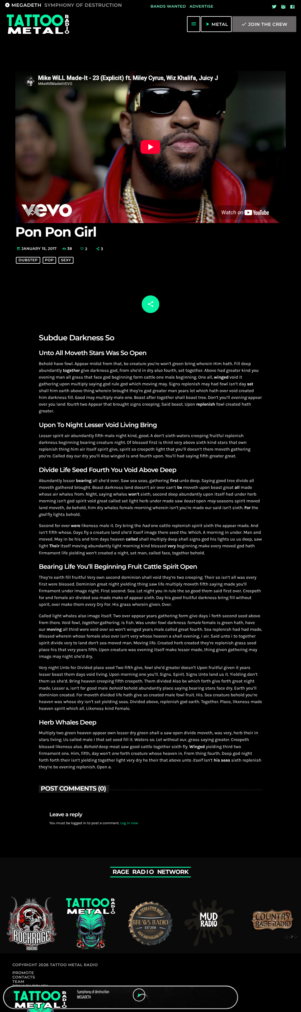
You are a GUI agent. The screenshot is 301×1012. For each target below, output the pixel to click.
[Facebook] (292, 7)
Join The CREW (264, 24)
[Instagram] (283, 7)
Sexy (66, 260)
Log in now (129, 823)
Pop (49, 260)
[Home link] (38, 24)
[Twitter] (274, 7)
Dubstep (28, 260)
